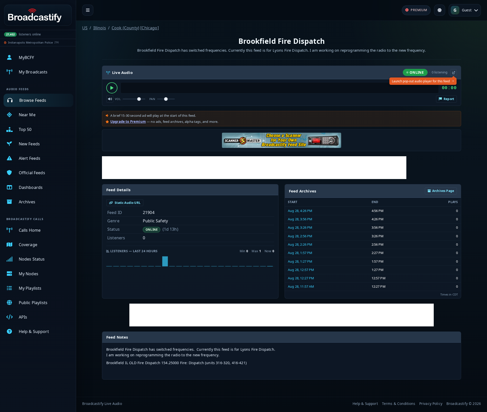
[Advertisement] (254, 167)
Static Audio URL (127, 203)
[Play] (111, 87)
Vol (118, 99)
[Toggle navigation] (87, 10)
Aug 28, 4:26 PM (300, 210)
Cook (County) (125, 28)
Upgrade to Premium (128, 121)
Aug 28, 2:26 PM (300, 244)
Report (448, 99)
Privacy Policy (430, 403)
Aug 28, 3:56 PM (300, 219)
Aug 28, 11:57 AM (301, 286)
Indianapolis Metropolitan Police (30, 42)
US (85, 28)
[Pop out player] (453, 72)
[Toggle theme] (439, 10)
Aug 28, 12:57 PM (301, 269)
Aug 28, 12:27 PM (301, 278)
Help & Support (365, 403)
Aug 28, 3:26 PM (300, 227)
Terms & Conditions (398, 403)
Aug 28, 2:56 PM (300, 236)
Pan (152, 99)
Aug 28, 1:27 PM (300, 261)
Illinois (99, 28)
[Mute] (109, 99)
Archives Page (443, 191)
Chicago (149, 28)
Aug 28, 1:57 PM (300, 252)
